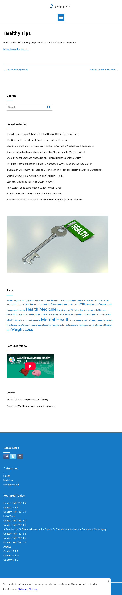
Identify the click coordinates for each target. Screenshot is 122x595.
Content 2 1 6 (10, 559)
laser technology (90, 310)
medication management (101, 314)
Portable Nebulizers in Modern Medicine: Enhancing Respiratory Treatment (45, 199)
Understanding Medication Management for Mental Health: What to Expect (46, 152)
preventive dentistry (45, 325)
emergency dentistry (14, 304)
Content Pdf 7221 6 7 (14, 520)
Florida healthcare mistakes (66, 304)
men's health (22, 320)
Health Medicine (41, 309)
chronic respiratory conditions (65, 300)
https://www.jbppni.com (15, 49)
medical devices (64, 314)
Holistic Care (78, 310)
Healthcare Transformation (96, 304)
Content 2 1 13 (11, 555)
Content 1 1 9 (10, 551)
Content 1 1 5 (10, 507)
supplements (89, 325)
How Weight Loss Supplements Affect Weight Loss (34, 187)
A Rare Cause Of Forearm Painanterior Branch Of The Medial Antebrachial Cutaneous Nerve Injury (54, 529)
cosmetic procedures (98, 300)
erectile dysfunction (29, 304)
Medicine (12, 320)
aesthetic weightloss (14, 300)
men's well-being (34, 320)
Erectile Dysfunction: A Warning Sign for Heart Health (35, 175)
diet (107, 300)
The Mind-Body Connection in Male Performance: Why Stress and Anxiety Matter (49, 164)
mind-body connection (105, 320)
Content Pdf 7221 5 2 (14, 503)
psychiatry (57, 325)
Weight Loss (22, 329)
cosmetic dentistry (83, 300)
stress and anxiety (77, 325)
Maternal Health (36, 314)
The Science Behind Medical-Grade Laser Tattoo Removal (37, 140)
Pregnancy (34, 325)
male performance (23, 314)
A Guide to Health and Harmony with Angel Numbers (34, 193)
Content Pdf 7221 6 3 (14, 538)
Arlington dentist (28, 300)
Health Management (15, 69)
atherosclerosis (40, 300)
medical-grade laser (50, 314)
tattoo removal (99, 325)
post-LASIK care (23, 325)
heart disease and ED (65, 310)
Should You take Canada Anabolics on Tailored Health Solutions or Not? (44, 157)
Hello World (9, 516)
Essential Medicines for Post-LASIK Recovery (30, 181)
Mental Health (55, 319)
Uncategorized (11, 484)
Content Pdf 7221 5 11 (15, 542)
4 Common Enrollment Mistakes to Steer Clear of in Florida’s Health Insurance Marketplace (54, 169)
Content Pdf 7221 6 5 (14, 533)
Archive (7, 546)
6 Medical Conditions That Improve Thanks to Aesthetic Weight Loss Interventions (50, 146)
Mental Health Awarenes (104, 69)
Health (81, 304)
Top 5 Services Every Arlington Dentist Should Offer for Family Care (42, 134)
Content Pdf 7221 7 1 (14, 511)
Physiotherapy (12, 325)
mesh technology (90, 320)
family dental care (43, 304)
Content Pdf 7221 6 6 (14, 525)
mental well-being (76, 320)
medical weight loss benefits (81, 314)
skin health (65, 325)
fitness (53, 304)
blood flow (50, 300)
